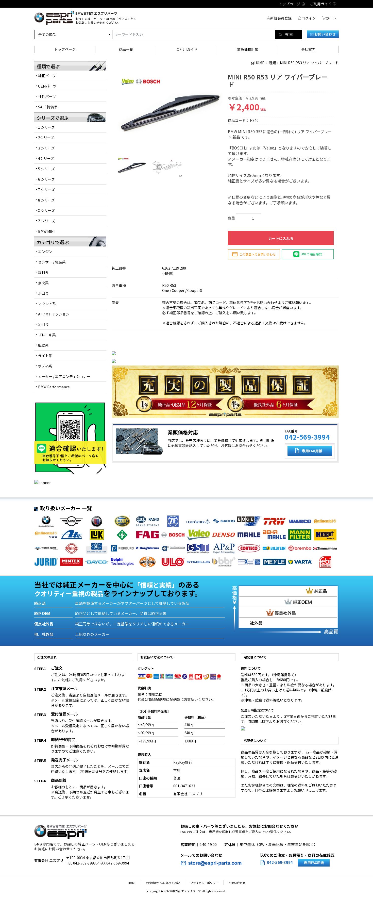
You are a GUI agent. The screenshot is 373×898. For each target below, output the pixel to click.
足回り (43, 324)
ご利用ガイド (186, 49)
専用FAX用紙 (308, 450)
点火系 (43, 282)
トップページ (65, 49)
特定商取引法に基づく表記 (163, 883)
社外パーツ (47, 96)
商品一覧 (126, 49)
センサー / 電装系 (52, 261)
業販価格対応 (247, 49)
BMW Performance (54, 386)
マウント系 (47, 303)
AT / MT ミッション (53, 314)
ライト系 (45, 355)
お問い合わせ (325, 34)
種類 (272, 62)
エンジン (45, 251)
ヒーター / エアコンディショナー (64, 376)
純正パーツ (47, 75)
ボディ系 (45, 366)
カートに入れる (280, 238)
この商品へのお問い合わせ (254, 254)
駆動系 (43, 345)
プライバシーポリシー (204, 883)
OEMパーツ (47, 86)
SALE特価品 (47, 106)
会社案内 (308, 49)
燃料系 (43, 272)
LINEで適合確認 (311, 254)
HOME (259, 62)
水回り (43, 293)
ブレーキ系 (47, 334)
